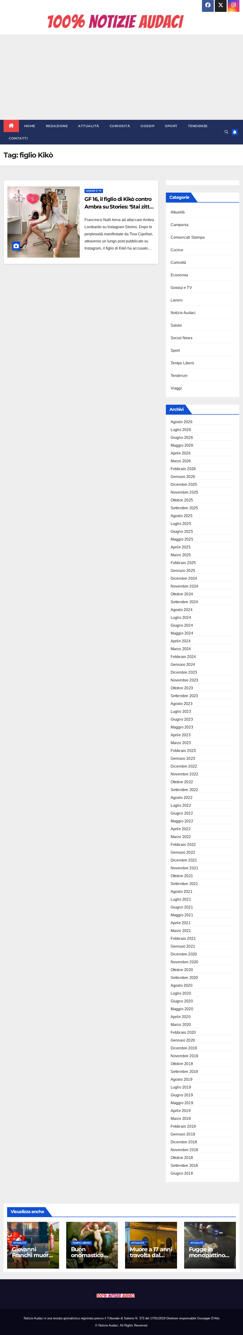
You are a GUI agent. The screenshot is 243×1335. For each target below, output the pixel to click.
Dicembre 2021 (184, 860)
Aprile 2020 (181, 1017)
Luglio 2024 (181, 618)
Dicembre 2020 (184, 954)
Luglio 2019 (181, 1087)
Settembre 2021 (184, 884)
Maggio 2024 (182, 633)
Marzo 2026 (181, 461)
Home (29, 126)
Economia (179, 275)
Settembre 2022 (184, 790)
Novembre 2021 (184, 868)
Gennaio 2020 (183, 1040)
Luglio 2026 (181, 430)
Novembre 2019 (184, 1056)
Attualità (88, 126)
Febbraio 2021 (183, 938)
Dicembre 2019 (184, 1048)
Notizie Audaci (183, 313)
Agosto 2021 (181, 892)
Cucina (177, 250)
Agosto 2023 (181, 704)
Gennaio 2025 (183, 571)
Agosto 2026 (181, 422)
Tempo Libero (182, 363)
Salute (176, 325)
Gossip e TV (94, 191)
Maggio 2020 (182, 1009)
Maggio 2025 (182, 539)
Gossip (147, 126)
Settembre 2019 (184, 1072)
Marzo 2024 (181, 649)
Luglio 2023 (181, 711)
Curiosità (120, 126)
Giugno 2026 (182, 438)
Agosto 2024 (181, 610)
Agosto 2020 (181, 985)
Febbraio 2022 (183, 845)
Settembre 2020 (184, 978)
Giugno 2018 (182, 1173)
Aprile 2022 (181, 829)
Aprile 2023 (181, 735)
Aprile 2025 (181, 547)
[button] (226, 132)
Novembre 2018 (184, 1150)
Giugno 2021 (182, 907)
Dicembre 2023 (184, 672)
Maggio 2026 (182, 445)
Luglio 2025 (181, 524)
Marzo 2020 (181, 1025)
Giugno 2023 (182, 719)
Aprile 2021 (181, 923)
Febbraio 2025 (183, 563)
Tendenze (198, 126)
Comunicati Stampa (188, 237)
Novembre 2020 (184, 962)
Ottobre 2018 (182, 1158)
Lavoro (176, 300)
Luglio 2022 (181, 805)
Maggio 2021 (182, 915)
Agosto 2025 (181, 516)
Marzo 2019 (181, 1119)
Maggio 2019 (182, 1103)
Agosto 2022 (181, 798)
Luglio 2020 (181, 993)
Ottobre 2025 (182, 500)
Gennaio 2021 (183, 946)
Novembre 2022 (184, 774)
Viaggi (176, 388)
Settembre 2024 (184, 602)
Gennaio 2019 (183, 1134)
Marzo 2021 (181, 931)
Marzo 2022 (181, 837)
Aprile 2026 (181, 453)
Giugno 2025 (182, 531)
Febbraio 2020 (183, 1032)
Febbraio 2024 (183, 657)
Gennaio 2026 (183, 477)
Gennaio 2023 (183, 758)
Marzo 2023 (181, 743)
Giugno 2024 (182, 625)
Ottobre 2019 (182, 1064)
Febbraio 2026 (183, 469)
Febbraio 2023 (183, 751)
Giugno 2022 (182, 813)
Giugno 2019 (182, 1095)
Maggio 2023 (182, 727)
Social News (181, 338)
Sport (171, 126)
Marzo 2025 (181, 555)
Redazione (57, 126)
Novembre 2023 (184, 680)
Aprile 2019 (181, 1111)
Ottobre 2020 (182, 970)
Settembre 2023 (184, 696)
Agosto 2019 (181, 1079)
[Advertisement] (121, 77)
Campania (180, 225)
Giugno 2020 (182, 1001)
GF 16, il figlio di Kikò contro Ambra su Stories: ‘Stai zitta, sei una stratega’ (119, 207)
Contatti (18, 138)
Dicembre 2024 (184, 578)
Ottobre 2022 (182, 782)
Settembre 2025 (184, 508)
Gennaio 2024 (183, 665)
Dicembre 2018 (184, 1142)
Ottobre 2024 (182, 594)
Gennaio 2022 (183, 852)
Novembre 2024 (184, 586)
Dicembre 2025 (184, 484)
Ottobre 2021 (182, 876)
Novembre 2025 (184, 492)
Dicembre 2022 (184, 766)
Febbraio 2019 (183, 1126)
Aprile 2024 (181, 641)
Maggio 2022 (182, 821)
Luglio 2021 (181, 899)
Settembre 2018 (184, 1165)
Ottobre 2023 (182, 688)
